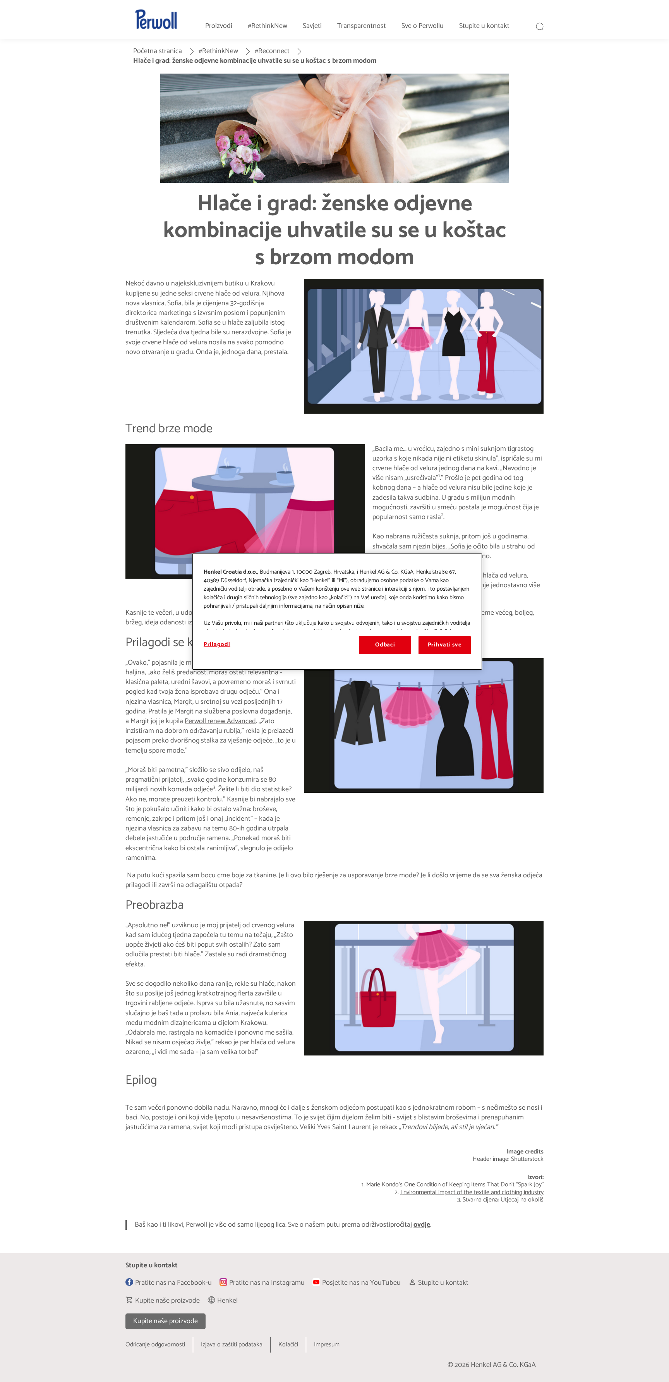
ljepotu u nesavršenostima (253, 1117)
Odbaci (385, 645)
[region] (337, 611)
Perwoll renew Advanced (220, 721)
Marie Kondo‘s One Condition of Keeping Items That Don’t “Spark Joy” (455, 1184)
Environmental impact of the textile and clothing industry (472, 1192)
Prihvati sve (445, 645)
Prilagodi (217, 644)
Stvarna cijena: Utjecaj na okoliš (503, 1200)
